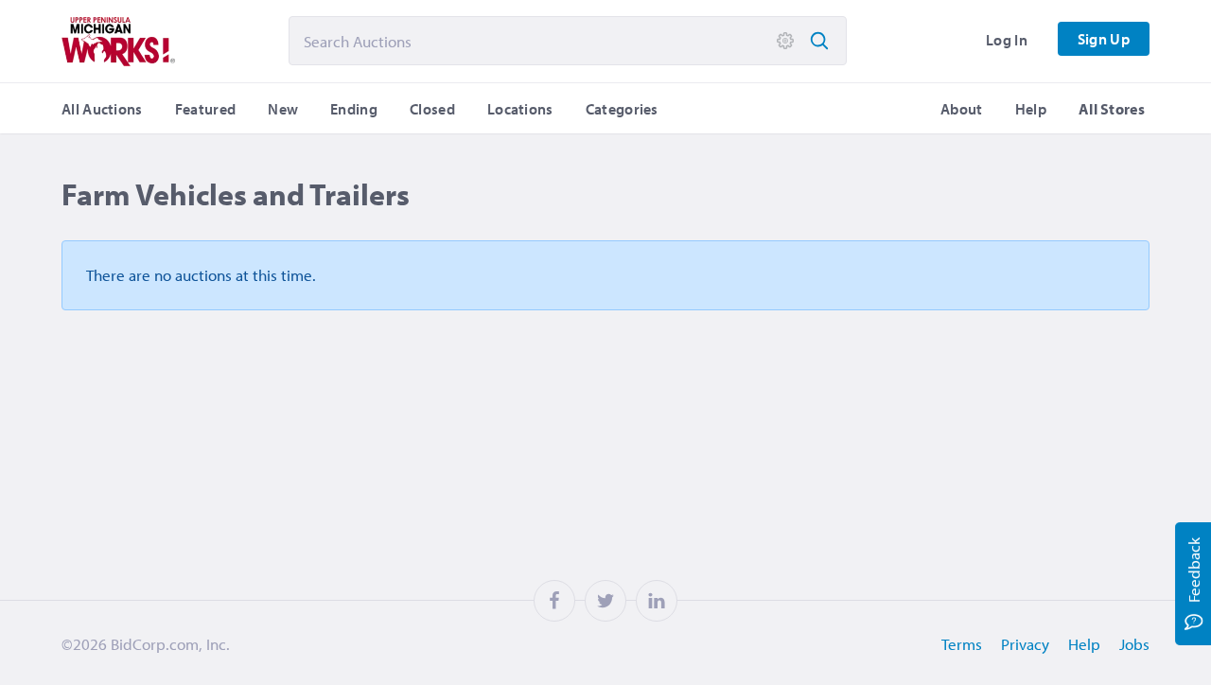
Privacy (1025, 644)
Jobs (1134, 644)
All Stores (1112, 108)
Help (1030, 108)
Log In (1006, 39)
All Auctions (102, 108)
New (283, 108)
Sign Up (1104, 38)
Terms (961, 644)
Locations (520, 108)
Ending (353, 108)
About (961, 108)
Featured (205, 108)
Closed (432, 108)
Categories (622, 108)
